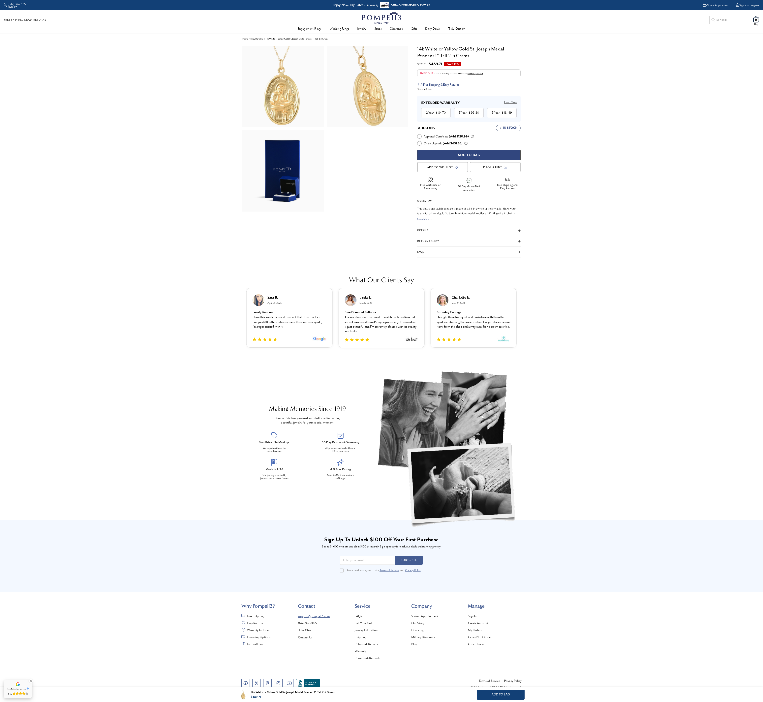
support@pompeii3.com (314, 616)
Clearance (396, 29)
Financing (417, 630)
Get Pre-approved (475, 74)
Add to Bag (501, 694)
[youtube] (289, 683)
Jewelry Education (366, 630)
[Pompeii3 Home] (381, 18)
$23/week (462, 74)
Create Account (478, 623)
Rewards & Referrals (367, 658)
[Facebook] (245, 683)
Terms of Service (389, 570)
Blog (414, 644)
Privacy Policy (413, 570)
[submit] (713, 20)
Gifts (414, 29)
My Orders (475, 630)
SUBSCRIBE (409, 560)
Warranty (360, 651)
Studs (378, 29)
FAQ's (358, 616)
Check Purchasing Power (410, 4)
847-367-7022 (307, 623)
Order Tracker (476, 644)
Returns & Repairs (366, 644)
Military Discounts (423, 637)
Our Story (417, 623)
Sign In (743, 5)
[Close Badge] (31, 681)
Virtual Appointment (424, 616)
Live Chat (305, 630)
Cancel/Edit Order (480, 637)
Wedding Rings (339, 29)
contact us (305, 637)
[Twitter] (256, 683)
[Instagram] (278, 683)
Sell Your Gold (364, 623)
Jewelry (361, 29)
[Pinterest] (267, 683)
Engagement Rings (310, 29)
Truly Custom (457, 29)
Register (755, 5)
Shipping (360, 637)
